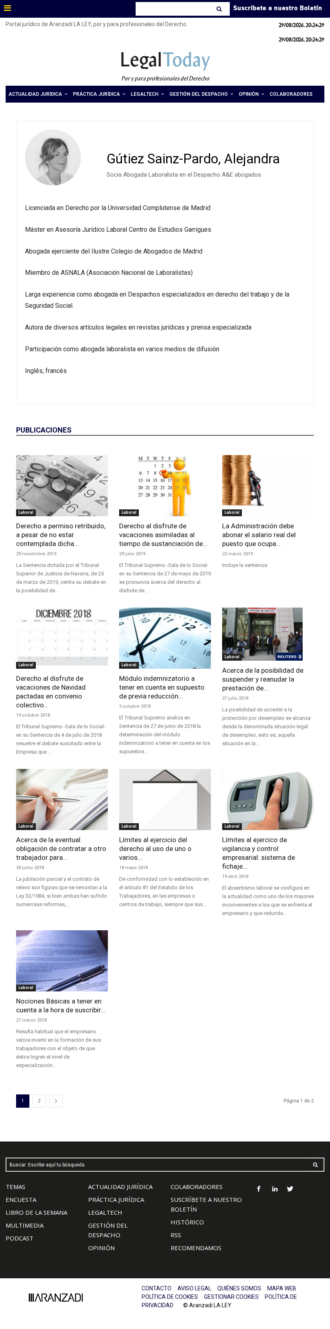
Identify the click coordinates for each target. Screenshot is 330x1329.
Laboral (26, 512)
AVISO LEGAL (194, 1288)
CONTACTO (156, 1288)
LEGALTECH (105, 1212)
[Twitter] (290, 1189)
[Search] (219, 8)
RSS (176, 1235)
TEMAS (15, 1187)
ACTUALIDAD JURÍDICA (120, 1187)
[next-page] (56, 1101)
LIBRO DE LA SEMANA (36, 1212)
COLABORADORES (197, 1187)
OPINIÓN (101, 1248)
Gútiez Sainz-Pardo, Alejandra (193, 159)
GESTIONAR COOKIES (231, 1297)
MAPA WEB (281, 1288)
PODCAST (19, 1238)
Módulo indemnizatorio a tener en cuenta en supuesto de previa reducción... (161, 687)
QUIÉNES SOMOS (239, 1288)
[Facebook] (259, 1189)
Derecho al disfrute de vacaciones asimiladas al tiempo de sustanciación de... (163, 535)
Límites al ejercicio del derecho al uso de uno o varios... (155, 848)
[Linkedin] (274, 1189)
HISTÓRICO (187, 1222)
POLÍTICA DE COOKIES (170, 1297)
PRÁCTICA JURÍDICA (116, 1199)
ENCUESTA (21, 1199)
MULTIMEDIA (24, 1225)
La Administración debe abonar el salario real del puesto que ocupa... (259, 535)
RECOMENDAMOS (196, 1248)
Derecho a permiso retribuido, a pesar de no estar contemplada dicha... (60, 535)
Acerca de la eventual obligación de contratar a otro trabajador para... (61, 848)
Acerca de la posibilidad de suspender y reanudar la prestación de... (262, 679)
